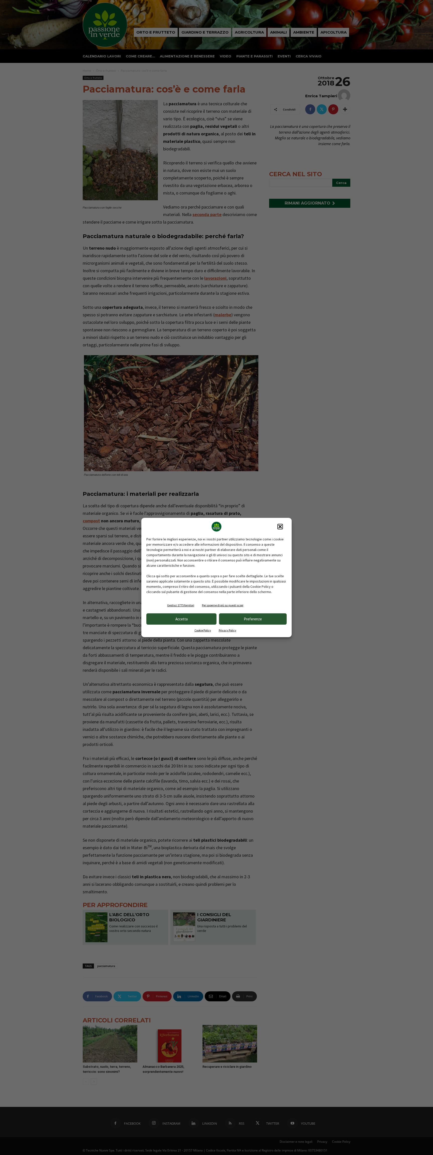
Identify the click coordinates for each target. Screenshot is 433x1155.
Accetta (181, 619)
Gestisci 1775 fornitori (180, 605)
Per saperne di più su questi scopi (222, 605)
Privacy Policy (227, 630)
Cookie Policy (202, 630)
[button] (280, 526)
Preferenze (253, 619)
